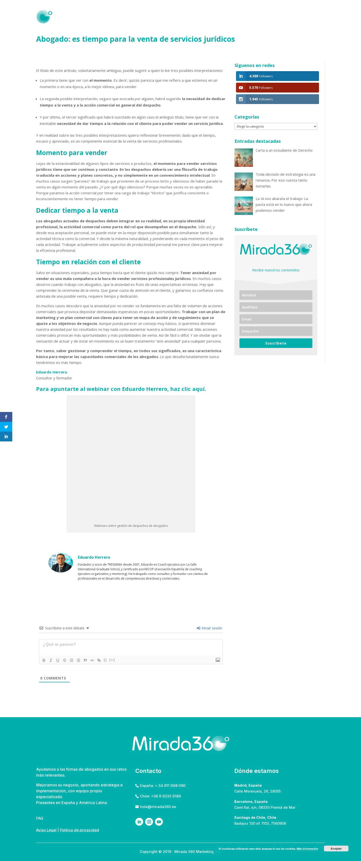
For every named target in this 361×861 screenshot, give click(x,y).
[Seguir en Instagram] (149, 822)
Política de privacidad (79, 830)
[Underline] (57, 660)
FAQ (293, 16)
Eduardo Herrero (51, 372)
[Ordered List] (71, 660)
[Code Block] (92, 660)
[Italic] (50, 660)
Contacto (314, 16)
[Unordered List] (78, 660)
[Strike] (64, 660)
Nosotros (208, 16)
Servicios (233, 16)
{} (105, 660)
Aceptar (336, 848)
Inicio (185, 16)
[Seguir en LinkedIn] (139, 822)
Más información (307, 848)
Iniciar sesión (211, 628)
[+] (112, 660)
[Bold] (44, 660)
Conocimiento (264, 16)
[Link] (99, 660)
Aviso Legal (46, 830)
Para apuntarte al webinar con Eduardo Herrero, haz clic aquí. (121, 388)
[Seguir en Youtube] (159, 822)
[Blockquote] (85, 660)
